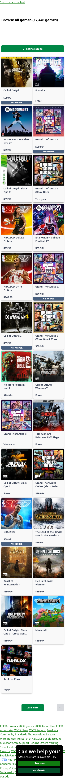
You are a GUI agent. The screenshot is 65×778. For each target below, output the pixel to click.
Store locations (9, 747)
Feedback (52, 730)
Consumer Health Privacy (15, 764)
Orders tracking (49, 743)
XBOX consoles (9, 726)
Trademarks (7, 772)
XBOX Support (37, 730)
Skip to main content (12, 2)
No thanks (39, 770)
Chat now (39, 763)
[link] (16, 80)
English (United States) (13, 755)
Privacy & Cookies (11, 768)
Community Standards (13, 734)
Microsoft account (50, 738)
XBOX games (26, 726)
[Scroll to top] (60, 707)
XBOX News (21, 730)
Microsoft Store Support (14, 743)
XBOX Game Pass (45, 726)
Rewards (5, 751)
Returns (34, 743)
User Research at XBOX (25, 738)
